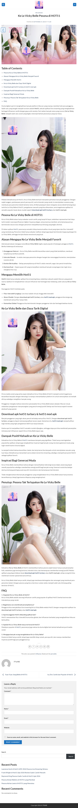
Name (6, 709)
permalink (53, 654)
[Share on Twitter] (37, 646)
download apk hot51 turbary (42, 210)
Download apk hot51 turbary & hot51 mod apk (20, 87)
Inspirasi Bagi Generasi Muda (14, 94)
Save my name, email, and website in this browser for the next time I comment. (31, 737)
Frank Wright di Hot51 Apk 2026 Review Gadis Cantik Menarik (23, 772)
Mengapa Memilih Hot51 (12, 80)
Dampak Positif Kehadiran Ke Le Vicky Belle (19, 90)
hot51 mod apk (49, 297)
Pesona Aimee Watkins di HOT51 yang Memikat (18, 780)
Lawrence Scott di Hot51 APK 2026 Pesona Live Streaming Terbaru (25, 769)
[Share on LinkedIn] (48, 646)
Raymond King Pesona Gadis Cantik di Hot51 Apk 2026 (21, 776)
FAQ (5, 101)
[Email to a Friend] (41, 646)
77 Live (49, 21)
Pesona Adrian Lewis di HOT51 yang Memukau (18, 783)
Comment (7, 691)
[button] (74, 4)
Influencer (39, 12)
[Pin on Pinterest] (44, 646)
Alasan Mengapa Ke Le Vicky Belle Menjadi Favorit (21, 76)
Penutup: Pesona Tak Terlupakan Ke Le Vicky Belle (21, 98)
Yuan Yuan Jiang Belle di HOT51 (16, 674)
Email (6, 718)
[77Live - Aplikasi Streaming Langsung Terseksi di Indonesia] (39, 4)
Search (4, 752)
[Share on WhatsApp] (29, 646)
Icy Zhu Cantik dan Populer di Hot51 (60, 674)
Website (6, 727)
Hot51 (16, 229)
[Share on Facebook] (33, 646)
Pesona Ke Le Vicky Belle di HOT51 (16, 73)
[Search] (3, 4)
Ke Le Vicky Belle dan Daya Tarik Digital (17, 83)
